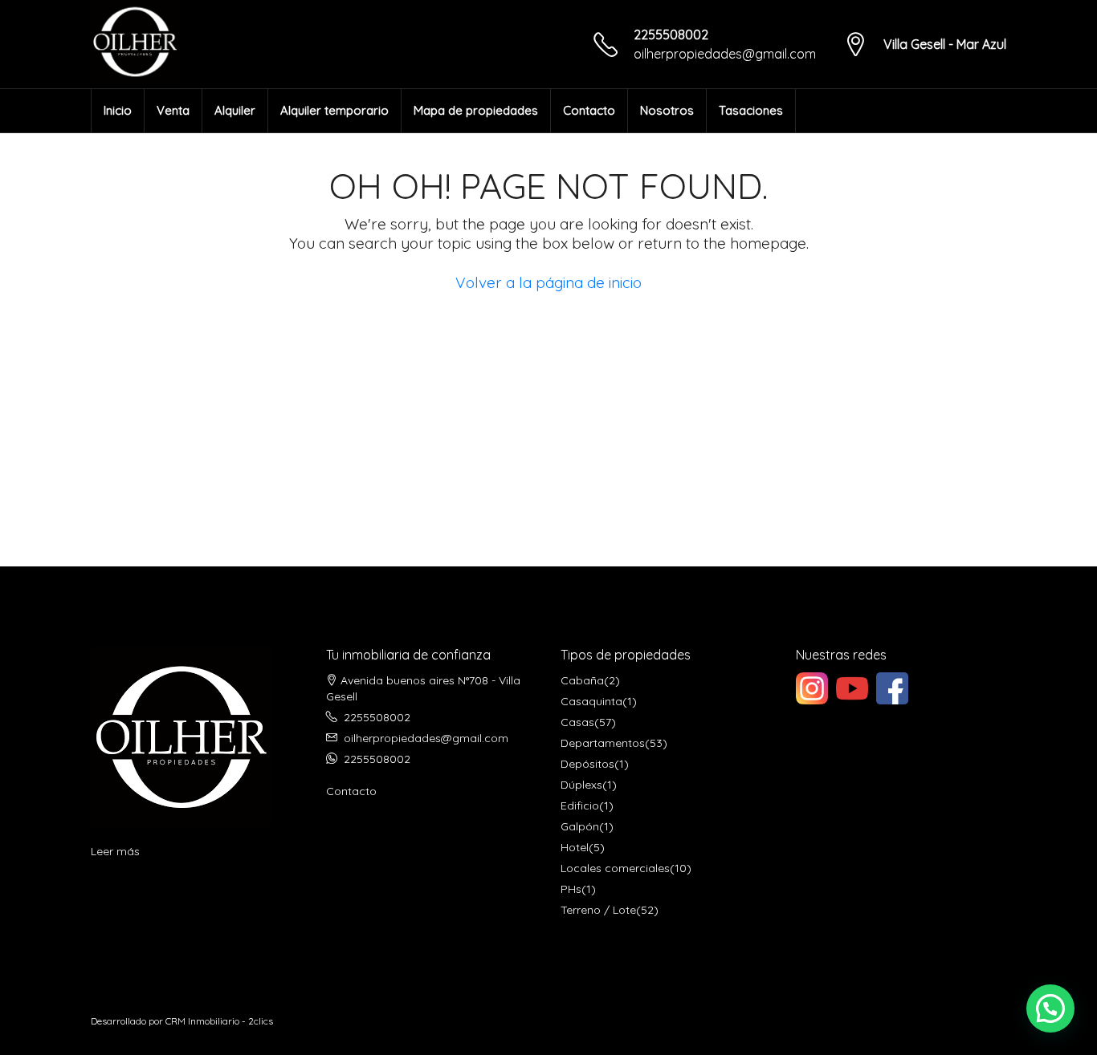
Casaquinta (591, 701)
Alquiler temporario (334, 110)
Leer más (115, 851)
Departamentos (603, 743)
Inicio (118, 110)
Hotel (575, 847)
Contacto (589, 110)
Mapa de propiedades (476, 110)
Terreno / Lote (598, 910)
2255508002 (671, 34)
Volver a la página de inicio (548, 282)
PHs (571, 889)
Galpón (580, 826)
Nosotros (667, 110)
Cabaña (582, 680)
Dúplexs (581, 784)
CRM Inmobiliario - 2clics (219, 1021)
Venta (173, 110)
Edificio (580, 805)
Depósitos (587, 764)
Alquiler (234, 110)
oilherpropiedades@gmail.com (725, 54)
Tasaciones (751, 110)
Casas (577, 722)
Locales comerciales (615, 868)
